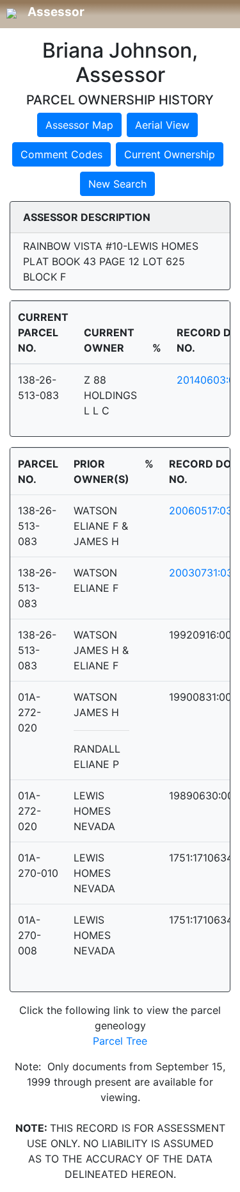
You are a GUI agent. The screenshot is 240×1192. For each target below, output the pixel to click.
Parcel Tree (120, 1040)
